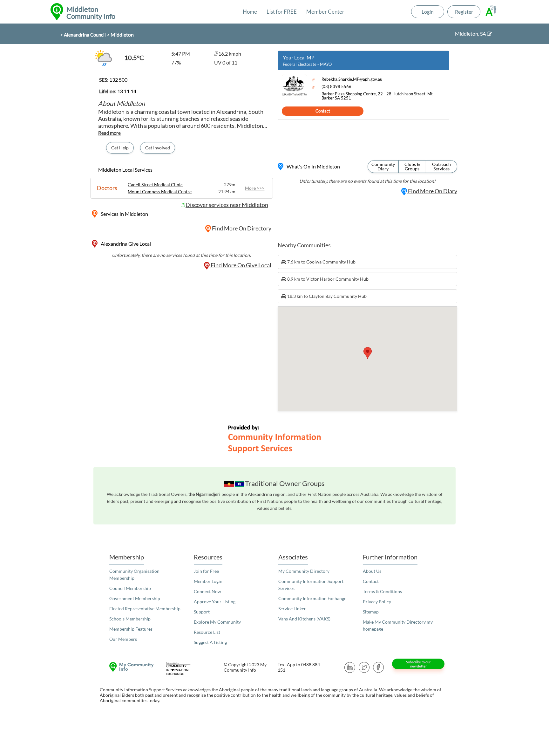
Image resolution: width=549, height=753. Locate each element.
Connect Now (207, 591)
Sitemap (371, 611)
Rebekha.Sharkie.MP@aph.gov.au (352, 79)
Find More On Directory (241, 228)
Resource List (207, 632)
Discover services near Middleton (227, 204)
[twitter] (364, 666)
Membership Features (130, 629)
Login (428, 12)
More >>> (254, 188)
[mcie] (184, 669)
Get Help (120, 147)
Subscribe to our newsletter (418, 664)
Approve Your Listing (214, 601)
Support (202, 611)
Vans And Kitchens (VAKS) (304, 618)
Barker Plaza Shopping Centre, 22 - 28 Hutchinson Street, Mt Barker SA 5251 (377, 96)
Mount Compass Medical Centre (160, 191)
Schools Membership (130, 618)
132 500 (118, 80)
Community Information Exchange (312, 598)
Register (464, 12)
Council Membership (130, 588)
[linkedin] (350, 666)
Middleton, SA (471, 34)
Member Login (208, 581)
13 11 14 (126, 91)
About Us (372, 571)
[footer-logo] (130, 667)
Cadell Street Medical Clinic (155, 184)
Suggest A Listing (210, 642)
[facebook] (378, 666)
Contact (322, 110)
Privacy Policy (377, 601)
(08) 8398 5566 (336, 87)
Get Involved (157, 147)
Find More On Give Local (240, 265)
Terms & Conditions (382, 591)
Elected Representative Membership (144, 608)
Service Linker (292, 608)
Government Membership (134, 598)
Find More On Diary (432, 191)
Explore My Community (217, 622)
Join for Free (206, 571)
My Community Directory (303, 571)
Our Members (123, 639)
